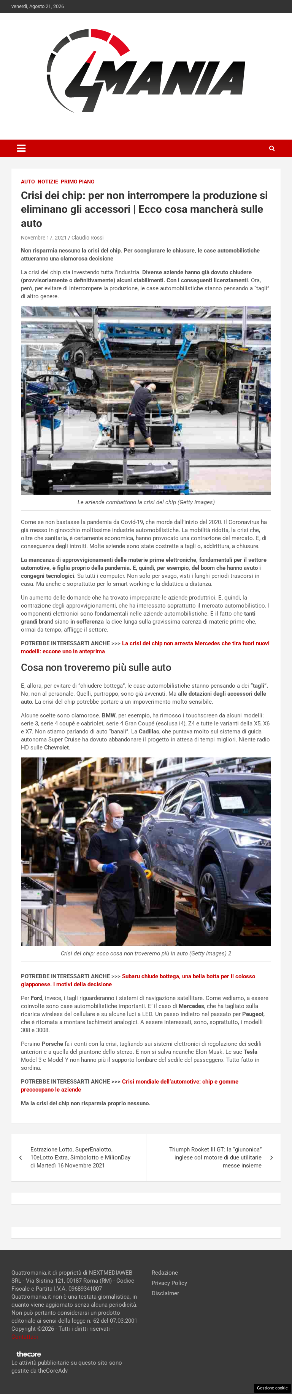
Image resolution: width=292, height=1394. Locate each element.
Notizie (48, 181)
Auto (28, 181)
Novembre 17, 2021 (44, 238)
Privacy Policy (169, 1283)
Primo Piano (78, 181)
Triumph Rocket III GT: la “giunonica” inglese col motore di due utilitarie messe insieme (215, 1157)
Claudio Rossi (87, 238)
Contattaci (24, 1336)
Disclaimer (165, 1293)
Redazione (165, 1272)
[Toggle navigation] (21, 148)
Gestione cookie (272, 1388)
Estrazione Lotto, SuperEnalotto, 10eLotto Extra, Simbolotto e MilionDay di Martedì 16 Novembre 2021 (80, 1157)
